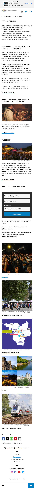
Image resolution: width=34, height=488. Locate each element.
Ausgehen (5, 277)
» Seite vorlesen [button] (7, 16)
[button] (25, 11)
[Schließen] (1, 3)
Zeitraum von (7, 205)
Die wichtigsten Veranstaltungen (12, 315)
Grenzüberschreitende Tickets (11, 428)
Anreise (4, 390)
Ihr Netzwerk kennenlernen (10, 352)
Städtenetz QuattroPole (14, 448)
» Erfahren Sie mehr (8, 92)
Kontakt (17, 454)
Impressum (16, 457)
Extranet (17, 462)
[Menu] (31, 485)
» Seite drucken (17, 16)
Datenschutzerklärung (17, 459)
